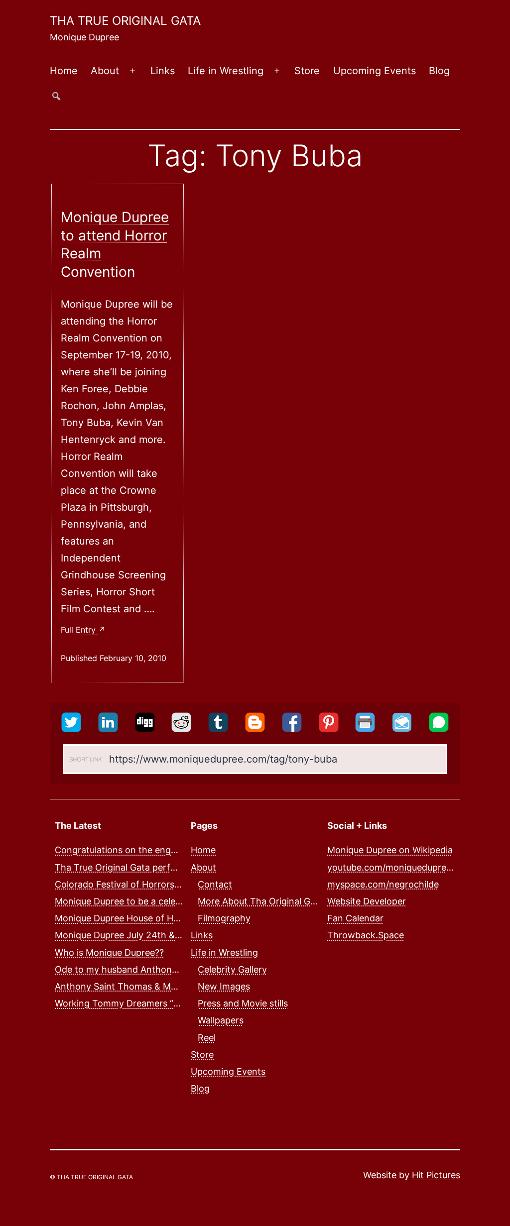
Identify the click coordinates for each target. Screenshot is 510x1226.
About (105, 71)
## (56, 96)
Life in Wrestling (225, 71)
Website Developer (366, 901)
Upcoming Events (374, 71)
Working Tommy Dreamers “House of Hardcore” (155, 1003)
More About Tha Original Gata (261, 901)
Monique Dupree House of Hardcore (130, 918)
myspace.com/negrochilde (383, 884)
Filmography (224, 918)
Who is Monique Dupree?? (109, 952)
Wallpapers (221, 1020)
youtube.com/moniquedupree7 (391, 867)
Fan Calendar (355, 918)
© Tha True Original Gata (91, 1177)
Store (307, 71)
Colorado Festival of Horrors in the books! (143, 884)
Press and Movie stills (243, 1003)
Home (64, 71)
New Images (224, 986)
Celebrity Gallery (232, 969)
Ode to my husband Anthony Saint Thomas (146, 969)
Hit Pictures (436, 1175)
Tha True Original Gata (125, 20)
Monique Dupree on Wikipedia (390, 850)
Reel (207, 1037)
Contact (215, 884)
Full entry (79, 630)
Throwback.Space (365, 935)
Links (162, 71)
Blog (439, 71)
